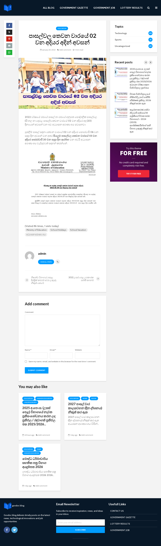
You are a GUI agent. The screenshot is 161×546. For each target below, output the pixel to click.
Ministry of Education (36, 229)
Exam (39, 449)
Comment (29, 312)
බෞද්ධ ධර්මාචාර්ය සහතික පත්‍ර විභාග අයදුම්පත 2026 (35, 463)
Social (93, 398)
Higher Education (44, 398)
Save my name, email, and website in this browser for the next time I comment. (62, 361)
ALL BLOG (48, 7)
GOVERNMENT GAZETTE (74, 7)
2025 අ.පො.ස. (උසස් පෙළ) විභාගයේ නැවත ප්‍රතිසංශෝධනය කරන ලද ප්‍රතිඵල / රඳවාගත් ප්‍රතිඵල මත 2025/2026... (39, 416)
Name (28, 350)
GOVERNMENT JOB (104, 7)
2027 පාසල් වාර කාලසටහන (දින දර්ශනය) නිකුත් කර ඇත (85, 408)
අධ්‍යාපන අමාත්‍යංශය (36, 234)
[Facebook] (7, 530)
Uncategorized (30, 402)
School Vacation (78, 229)
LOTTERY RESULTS (131, 7)
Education (62, 28)
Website (78, 350)
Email (53, 350)
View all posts (46, 262)
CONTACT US (117, 510)
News (85, 398)
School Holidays (58, 229)
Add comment (65, 50)
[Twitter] (14, 530)
